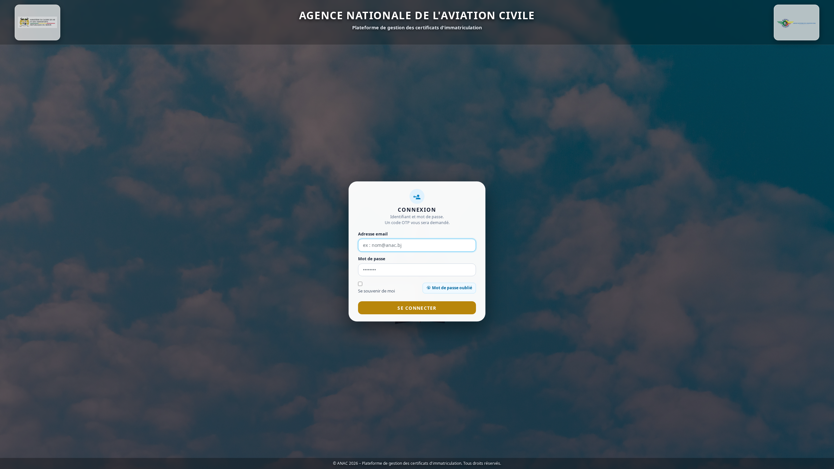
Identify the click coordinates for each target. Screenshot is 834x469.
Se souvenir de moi (376, 291)
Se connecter (416, 308)
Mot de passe (371, 259)
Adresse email (373, 234)
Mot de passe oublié (452, 288)
